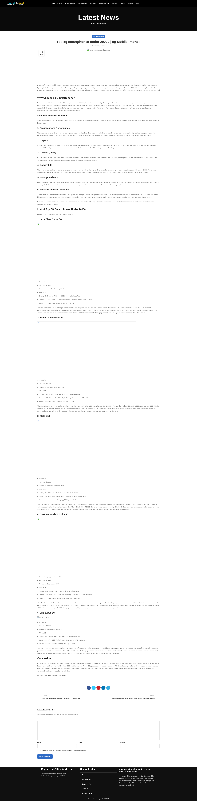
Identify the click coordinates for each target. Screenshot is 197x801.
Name (39, 742)
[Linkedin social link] (103, 688)
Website (122, 742)
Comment (41, 719)
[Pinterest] (132, 791)
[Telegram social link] (108, 688)
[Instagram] (127, 791)
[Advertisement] (98, 68)
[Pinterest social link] (98, 688)
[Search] (190, 3)
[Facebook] (121, 791)
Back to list (98, 697)
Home (92, 23)
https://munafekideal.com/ (57, 675)
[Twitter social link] (94, 688)
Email (81, 742)
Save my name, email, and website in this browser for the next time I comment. (63, 751)
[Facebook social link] (89, 688)
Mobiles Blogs (101, 23)
